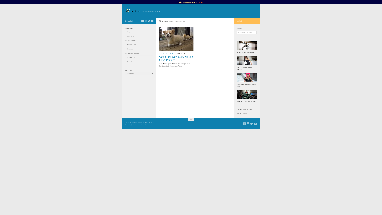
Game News (130, 36)
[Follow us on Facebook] (142, 21)
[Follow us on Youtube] (152, 21)
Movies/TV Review (132, 44)
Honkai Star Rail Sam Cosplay (245, 52)
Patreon (200, 2)
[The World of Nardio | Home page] (132, 11)
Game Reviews (131, 40)
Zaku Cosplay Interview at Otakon (246, 101)
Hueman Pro (144, 125)
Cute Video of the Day (166, 53)
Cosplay (129, 32)
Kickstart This (131, 57)
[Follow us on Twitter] (149, 21)
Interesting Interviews (133, 53)
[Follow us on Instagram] (145, 21)
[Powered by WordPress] (132, 125)
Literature (130, 49)
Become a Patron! (242, 113)
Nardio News (130, 62)
